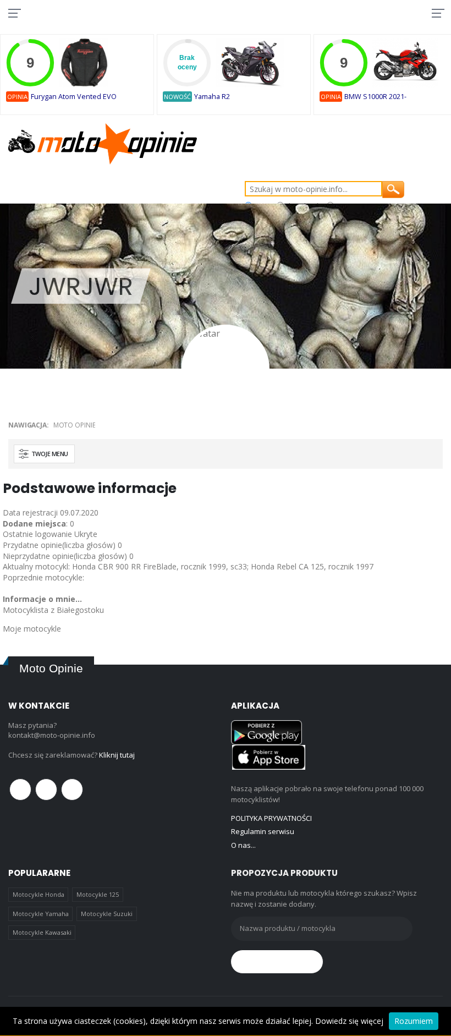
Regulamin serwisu (262, 831)
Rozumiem (413, 1021)
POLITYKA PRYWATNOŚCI (271, 818)
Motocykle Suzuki (107, 913)
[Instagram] (72, 790)
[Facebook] (20, 790)
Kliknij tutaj (117, 755)
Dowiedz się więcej (349, 1021)
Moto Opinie (74, 425)
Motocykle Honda (38, 894)
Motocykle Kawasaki (42, 932)
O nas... (243, 845)
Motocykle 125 (97, 894)
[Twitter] (46, 790)
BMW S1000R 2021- (375, 96)
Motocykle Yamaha (41, 913)
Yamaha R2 (212, 96)
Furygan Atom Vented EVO (74, 96)
